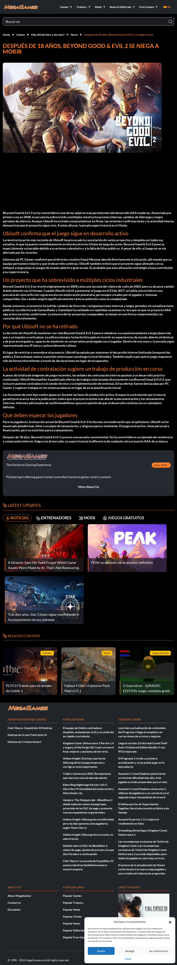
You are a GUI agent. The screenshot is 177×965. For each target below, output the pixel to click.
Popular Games (72, 895)
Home (6, 34)
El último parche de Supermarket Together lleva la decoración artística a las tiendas (143, 808)
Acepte (101, 951)
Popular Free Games (75, 937)
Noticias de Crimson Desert (24, 741)
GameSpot (65, 310)
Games (20, 34)
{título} (128, 959)
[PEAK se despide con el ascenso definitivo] (127, 547)
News (74, 34)
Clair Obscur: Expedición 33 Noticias (30, 728)
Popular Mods (71, 909)
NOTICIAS (20, 517)
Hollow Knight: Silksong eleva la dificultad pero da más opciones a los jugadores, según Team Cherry (88, 823)
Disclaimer (14, 909)
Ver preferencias (158, 951)
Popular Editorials (74, 930)
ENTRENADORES (56, 517)
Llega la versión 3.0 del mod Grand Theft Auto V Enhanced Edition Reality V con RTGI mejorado (142, 747)
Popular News (71, 923)
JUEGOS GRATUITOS (126, 517)
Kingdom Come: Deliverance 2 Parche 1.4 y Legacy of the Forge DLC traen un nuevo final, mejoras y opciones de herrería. (88, 747)
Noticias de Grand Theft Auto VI (27, 734)
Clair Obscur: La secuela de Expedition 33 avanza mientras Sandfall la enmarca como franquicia (88, 865)
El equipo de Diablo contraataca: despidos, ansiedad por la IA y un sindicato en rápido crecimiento (88, 732)
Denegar (130, 951)
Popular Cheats (72, 916)
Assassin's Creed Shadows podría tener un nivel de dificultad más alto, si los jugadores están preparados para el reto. (143, 778)
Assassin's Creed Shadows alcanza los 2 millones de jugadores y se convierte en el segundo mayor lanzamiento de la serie (143, 793)
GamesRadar (46, 310)
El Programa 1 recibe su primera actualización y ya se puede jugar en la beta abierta (141, 762)
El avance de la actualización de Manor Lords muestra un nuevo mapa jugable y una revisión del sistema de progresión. (142, 869)
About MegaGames (19, 895)
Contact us (14, 902)
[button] (170, 921)
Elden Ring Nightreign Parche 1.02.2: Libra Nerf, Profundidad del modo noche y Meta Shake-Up (88, 789)
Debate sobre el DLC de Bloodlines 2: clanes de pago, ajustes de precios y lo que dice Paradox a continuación (88, 850)
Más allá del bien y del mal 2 (47, 34)
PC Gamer (27, 259)
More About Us (88, 487)
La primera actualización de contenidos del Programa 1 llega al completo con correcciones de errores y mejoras (142, 732)
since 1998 (160, 465)
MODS (89, 517)
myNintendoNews (62, 403)
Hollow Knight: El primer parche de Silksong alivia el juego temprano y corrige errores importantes (84, 762)
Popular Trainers (73, 902)
